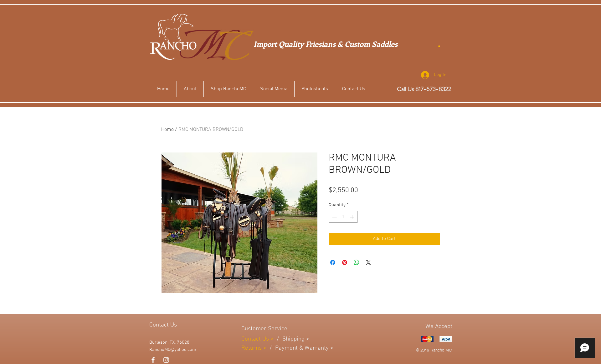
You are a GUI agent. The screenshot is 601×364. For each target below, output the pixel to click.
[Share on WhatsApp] (356, 262)
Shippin (291, 339)
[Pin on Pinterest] (344, 262)
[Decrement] (334, 217)
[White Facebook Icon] (153, 360)
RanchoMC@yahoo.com (172, 349)
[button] (439, 46)
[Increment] (352, 217)
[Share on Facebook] (332, 262)
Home (167, 130)
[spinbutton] (343, 217)
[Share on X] (368, 262)
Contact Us (255, 339)
